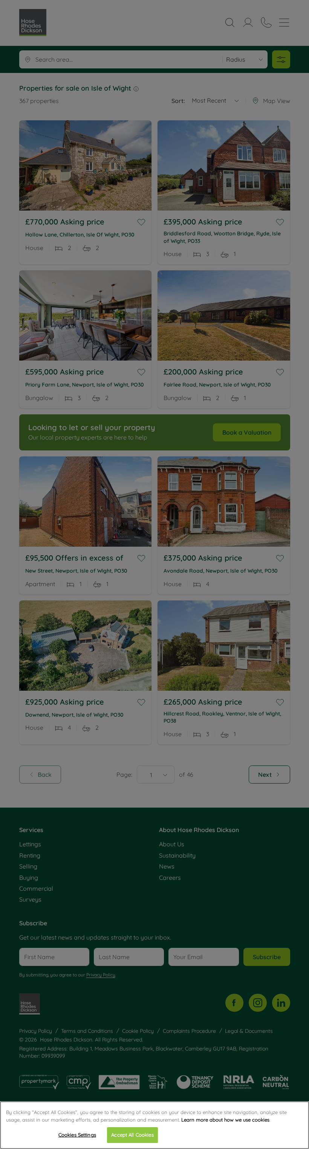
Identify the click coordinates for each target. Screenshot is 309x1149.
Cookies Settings (77, 1135)
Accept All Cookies (132, 1135)
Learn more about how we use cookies (225, 1120)
